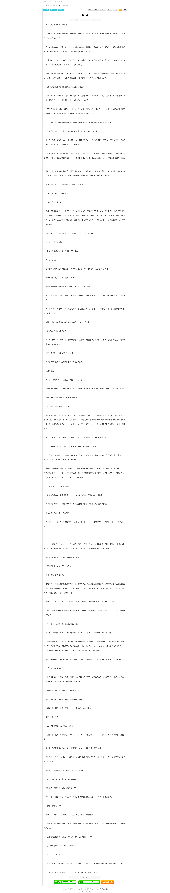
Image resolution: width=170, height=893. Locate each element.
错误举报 (61, 9)
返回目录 (85, 20)
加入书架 (46, 9)
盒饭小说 (50, 6)
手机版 (49, 1)
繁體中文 (44, 1)
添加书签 (53, 9)
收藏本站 (58, 1)
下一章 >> (96, 20)
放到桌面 (53, 1)
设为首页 (63, 1)
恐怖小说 (55, 6)
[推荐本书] (65, 882)
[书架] (107, 882)
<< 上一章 (74, 20)
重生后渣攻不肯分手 (63, 6)
